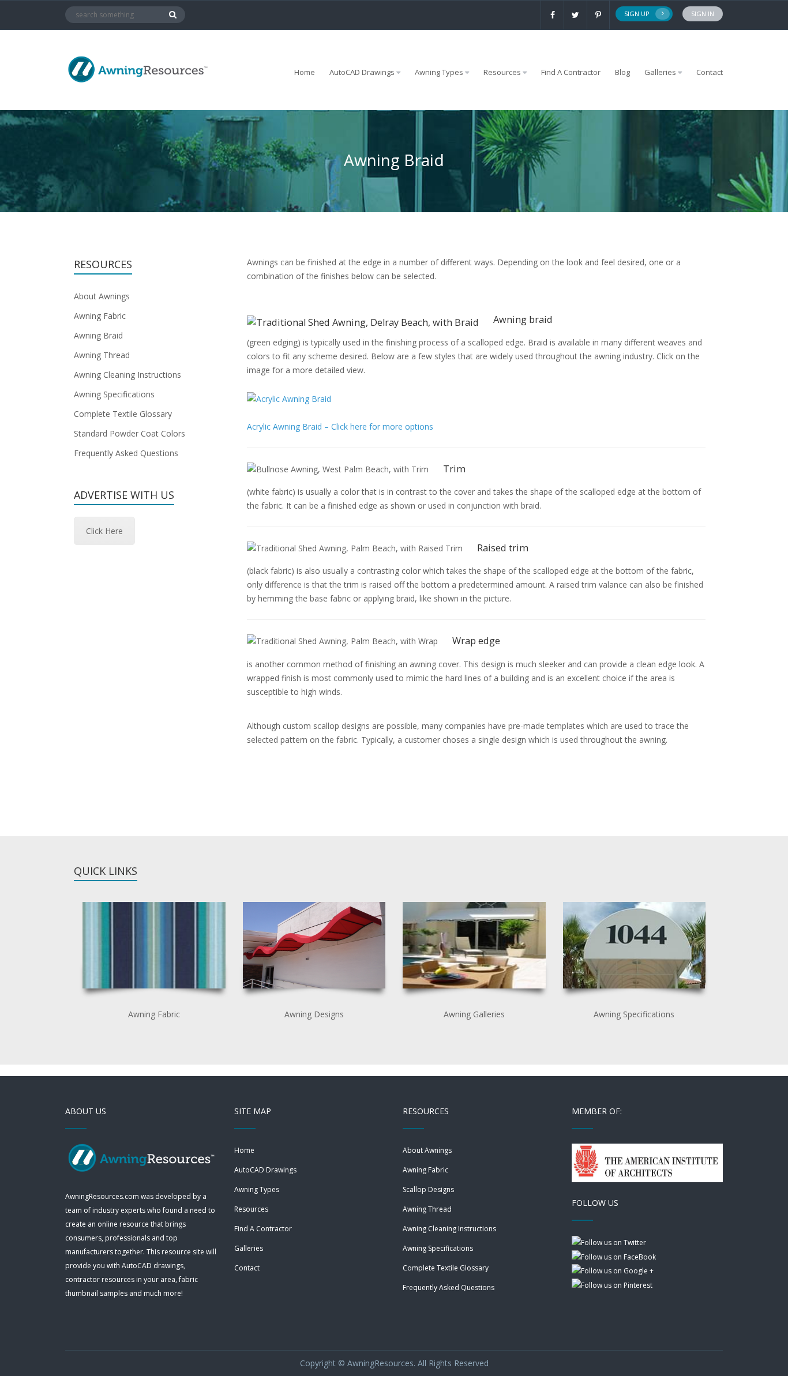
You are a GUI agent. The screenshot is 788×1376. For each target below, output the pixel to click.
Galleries (660, 72)
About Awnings (102, 296)
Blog (622, 72)
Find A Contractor (571, 72)
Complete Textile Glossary (123, 413)
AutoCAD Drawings (265, 1170)
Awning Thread (102, 354)
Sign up (637, 13)
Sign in (702, 13)
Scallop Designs (428, 1189)
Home (304, 72)
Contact (709, 72)
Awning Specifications (114, 394)
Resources (251, 1209)
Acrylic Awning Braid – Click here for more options (340, 426)
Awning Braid (98, 335)
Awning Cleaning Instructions (127, 374)
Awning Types (256, 1189)
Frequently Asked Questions (126, 453)
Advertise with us (124, 495)
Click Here (104, 530)
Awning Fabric (100, 315)
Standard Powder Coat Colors (129, 433)
